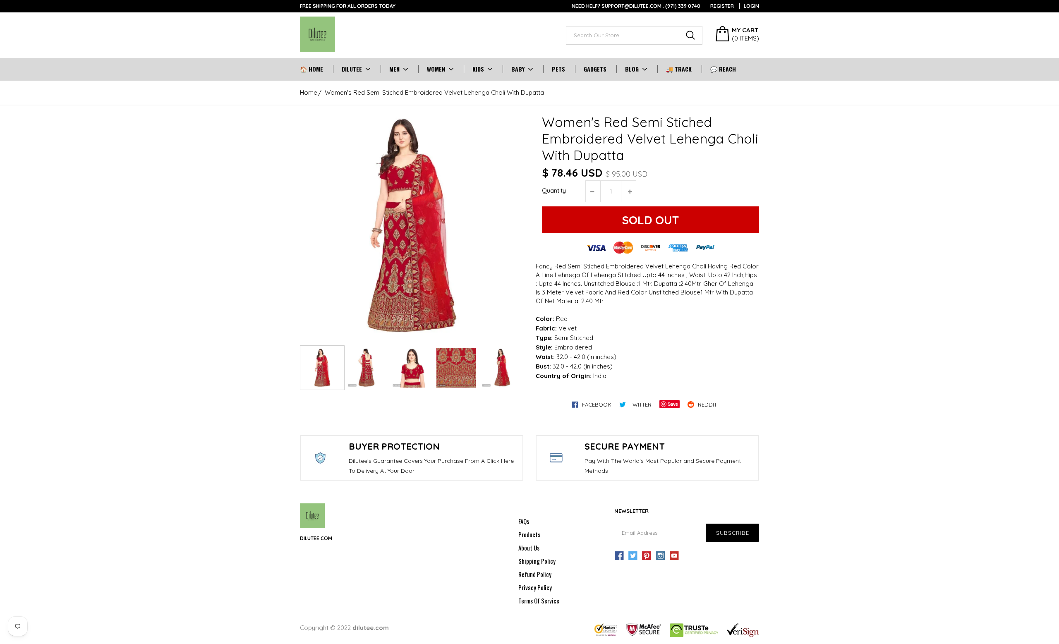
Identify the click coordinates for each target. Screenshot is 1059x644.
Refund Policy (534, 574)
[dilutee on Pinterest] (647, 556)
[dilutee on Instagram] (661, 556)
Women (436, 69)
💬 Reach (723, 69)
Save (673, 404)
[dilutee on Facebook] (619, 556)
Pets (558, 69)
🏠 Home (311, 69)
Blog (632, 69)
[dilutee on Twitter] (633, 556)
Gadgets (595, 69)
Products (529, 534)
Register (722, 6)
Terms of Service (538, 600)
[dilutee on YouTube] (674, 556)
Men (394, 69)
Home (308, 92)
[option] (411, 225)
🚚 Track (679, 69)
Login (751, 6)
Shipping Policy (537, 560)
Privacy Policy (535, 587)
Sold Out (650, 220)
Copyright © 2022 (344, 628)
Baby (518, 69)
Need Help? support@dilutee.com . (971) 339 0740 (636, 6)
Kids (478, 69)
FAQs (523, 521)
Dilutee (352, 69)
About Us (528, 547)
